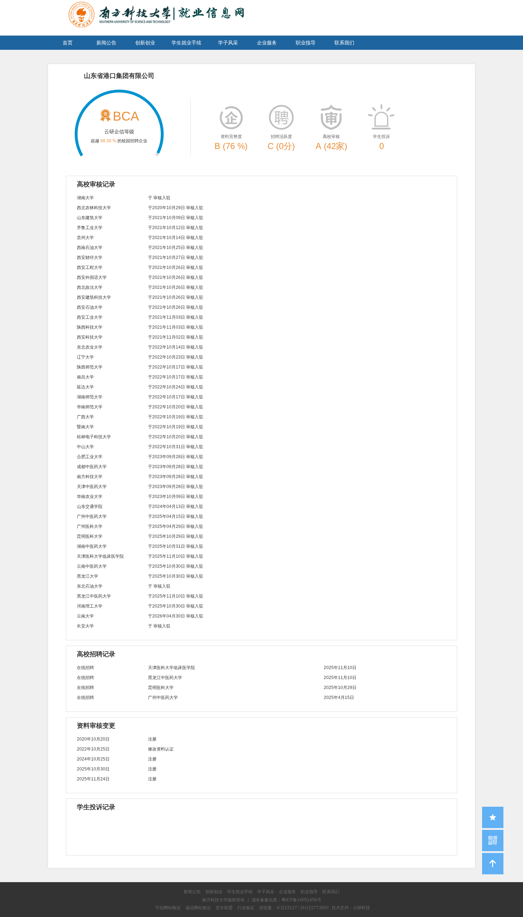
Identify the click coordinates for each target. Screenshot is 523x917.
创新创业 (145, 43)
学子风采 (228, 43)
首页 (68, 43)
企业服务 (267, 43)
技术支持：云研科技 (351, 907)
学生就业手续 (186, 43)
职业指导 (306, 43)
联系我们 (344, 43)
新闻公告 (106, 43)
